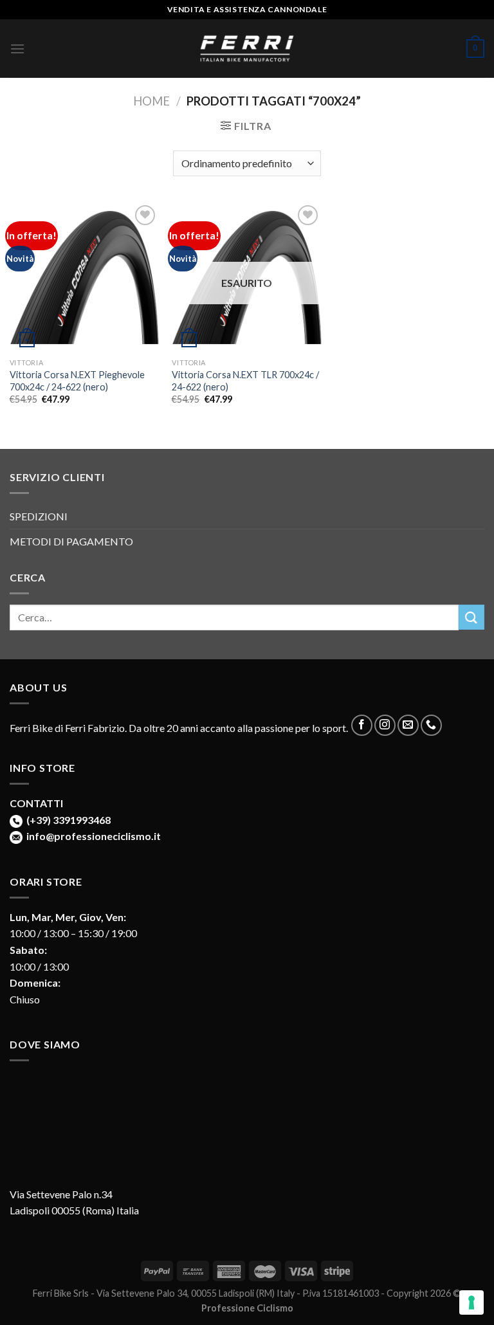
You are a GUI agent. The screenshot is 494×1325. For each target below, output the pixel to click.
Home (151, 101)
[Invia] (471, 617)
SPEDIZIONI (39, 516)
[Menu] (17, 48)
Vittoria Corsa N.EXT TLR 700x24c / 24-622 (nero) (245, 380)
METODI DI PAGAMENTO (71, 541)
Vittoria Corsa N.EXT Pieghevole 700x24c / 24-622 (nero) (77, 380)
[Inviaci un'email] (408, 725)
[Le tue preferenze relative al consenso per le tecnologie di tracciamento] (471, 1302)
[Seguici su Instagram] (385, 725)
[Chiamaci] (431, 725)
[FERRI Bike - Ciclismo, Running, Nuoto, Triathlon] (247, 48)
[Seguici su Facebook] (361, 725)
